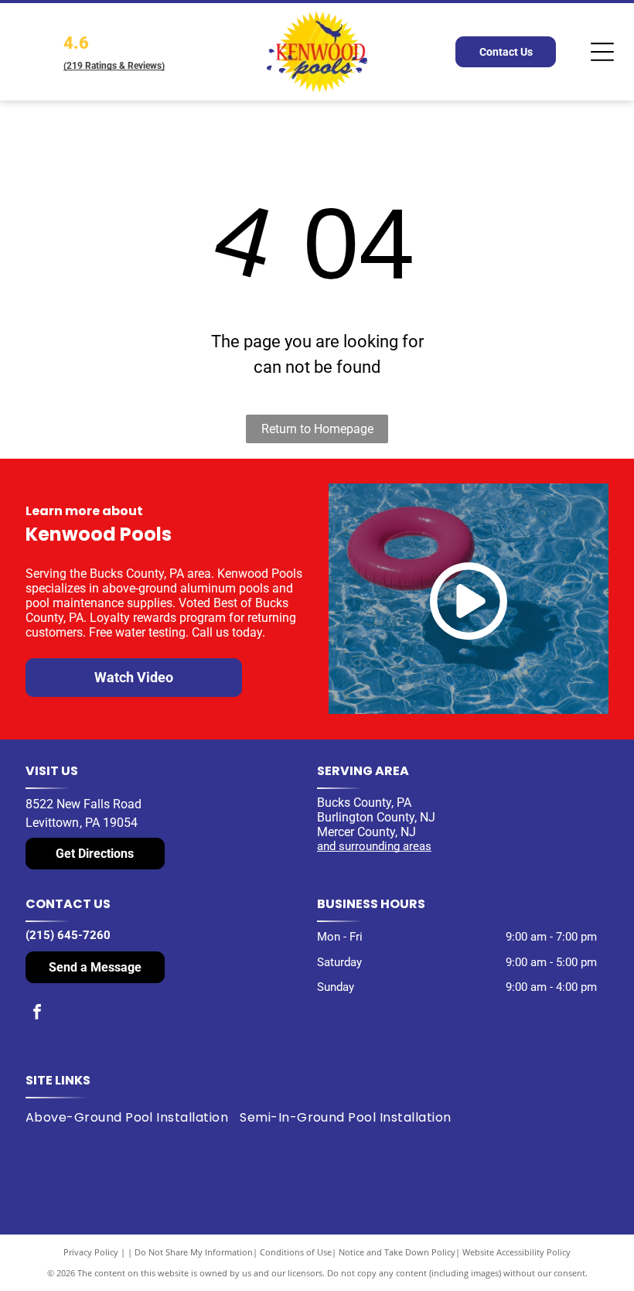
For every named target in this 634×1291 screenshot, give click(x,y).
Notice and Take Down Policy (397, 1252)
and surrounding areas (374, 846)
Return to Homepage (317, 429)
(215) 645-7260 (68, 935)
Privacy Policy (90, 1252)
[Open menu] (602, 51)
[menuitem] (133, 1118)
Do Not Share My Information (194, 1252)
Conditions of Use (296, 1252)
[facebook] (37, 1013)
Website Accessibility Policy (516, 1252)
